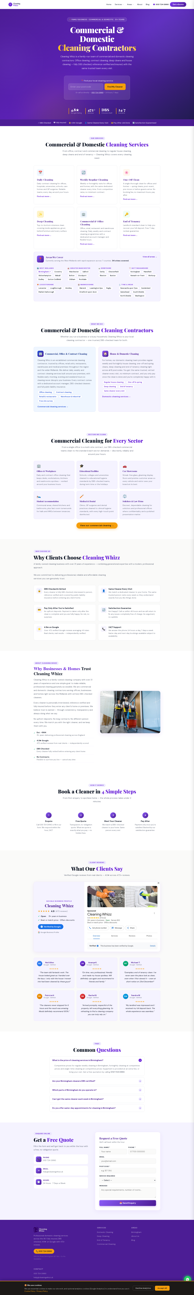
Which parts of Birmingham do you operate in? (96, 1090)
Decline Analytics (143, 1288)
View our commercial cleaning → (97, 525)
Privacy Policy (42, 1291)
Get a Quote (178, 4)
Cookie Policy (29, 1291)
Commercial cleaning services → (52, 406)
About (139, 4)
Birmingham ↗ (45, 272)
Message (103, 1186)
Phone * (132, 1147)
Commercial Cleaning (106, 1244)
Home (108, 4)
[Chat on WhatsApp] (187, 1279)
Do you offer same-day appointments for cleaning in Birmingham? (96, 1108)
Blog (147, 4)
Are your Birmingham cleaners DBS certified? (96, 1081)
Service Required (107, 1176)
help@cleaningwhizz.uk (53, 1172)
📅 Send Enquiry (128, 1203)
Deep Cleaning (103, 1236)
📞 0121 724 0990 (44, 1251)
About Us (135, 1236)
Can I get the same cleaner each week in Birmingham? (96, 1099)
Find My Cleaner (115, 86)
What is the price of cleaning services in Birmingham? (96, 1060)
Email (101, 1157)
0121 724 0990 (161, 4)
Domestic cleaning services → (116, 396)
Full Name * (104, 1147)
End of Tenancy (103, 1240)
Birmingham (136, 1232)
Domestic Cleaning (105, 1232)
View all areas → (150, 257)
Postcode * (104, 1166)
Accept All (162, 1288)
